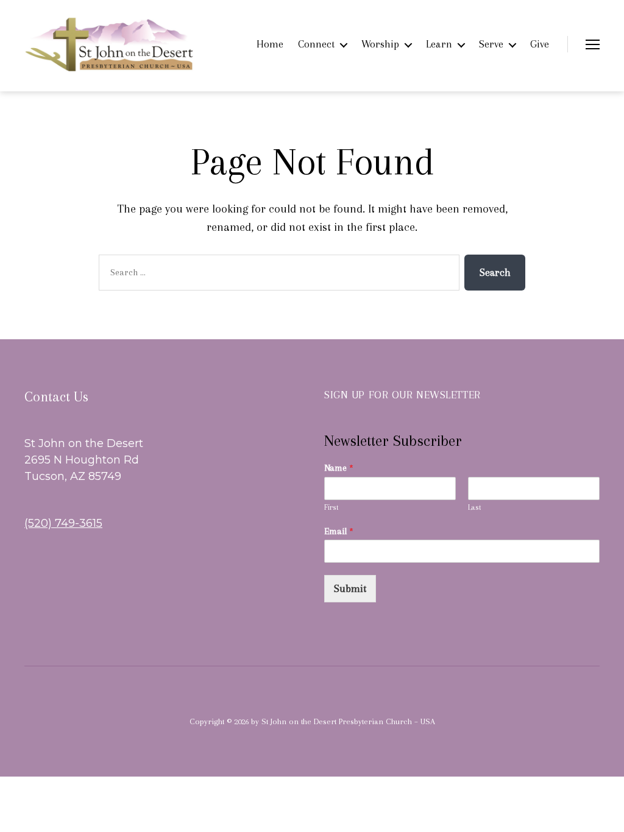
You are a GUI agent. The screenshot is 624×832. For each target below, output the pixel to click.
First (331, 507)
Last (474, 507)
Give (539, 44)
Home (270, 44)
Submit (350, 588)
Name (338, 467)
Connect (316, 44)
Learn (439, 44)
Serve (491, 44)
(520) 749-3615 (63, 523)
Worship (380, 44)
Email (338, 531)
